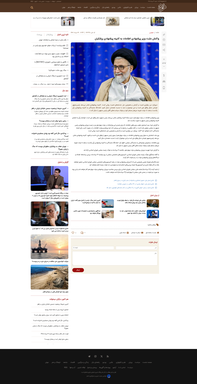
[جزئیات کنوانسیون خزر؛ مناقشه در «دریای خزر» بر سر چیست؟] (49, 246)
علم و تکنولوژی (128, 7)
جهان (64, 7)
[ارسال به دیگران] (164, 45)
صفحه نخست (151, 7)
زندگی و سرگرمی (95, 7)
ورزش (136, 7)
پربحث (39, 34)
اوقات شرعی (81, 367)
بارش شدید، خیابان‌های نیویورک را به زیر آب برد (46, 18)
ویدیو (114, 7)
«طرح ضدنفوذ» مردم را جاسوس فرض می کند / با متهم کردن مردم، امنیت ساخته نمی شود (50, 229)
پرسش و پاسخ (92, 367)
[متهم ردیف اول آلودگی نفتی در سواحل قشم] (49, 277)
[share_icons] (164, 50)
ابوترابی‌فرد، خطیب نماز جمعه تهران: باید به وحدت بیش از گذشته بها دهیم (132, 212)
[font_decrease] (164, 66)
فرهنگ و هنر (72, 7)
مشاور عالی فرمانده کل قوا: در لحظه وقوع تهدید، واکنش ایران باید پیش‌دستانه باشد (131, 201)
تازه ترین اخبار (62, 34)
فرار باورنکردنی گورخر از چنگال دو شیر (94, 18)
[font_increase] (164, 59)
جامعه (80, 7)
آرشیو (36, 1)
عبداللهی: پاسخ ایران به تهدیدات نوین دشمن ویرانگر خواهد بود (87, 212)
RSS (32, 1)
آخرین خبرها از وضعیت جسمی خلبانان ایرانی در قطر (48, 108)
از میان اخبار (154, 195)
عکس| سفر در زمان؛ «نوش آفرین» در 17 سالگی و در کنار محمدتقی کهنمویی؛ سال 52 (130, 188)
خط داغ (65, 91)
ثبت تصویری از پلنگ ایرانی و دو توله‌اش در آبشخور (49, 96)
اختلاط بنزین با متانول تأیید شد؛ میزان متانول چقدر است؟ (51, 315)
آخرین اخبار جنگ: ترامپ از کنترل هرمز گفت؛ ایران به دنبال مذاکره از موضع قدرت (85, 201)
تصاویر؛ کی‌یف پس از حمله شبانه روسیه (56, 310)
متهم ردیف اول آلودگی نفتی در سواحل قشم (55, 292)
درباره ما (48, 1)
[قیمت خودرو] (164, 82)
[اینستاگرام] (95, 356)
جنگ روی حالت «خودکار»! (57, 70)
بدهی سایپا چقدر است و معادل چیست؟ (52, 121)
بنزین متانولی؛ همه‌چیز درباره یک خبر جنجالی (137, 18)
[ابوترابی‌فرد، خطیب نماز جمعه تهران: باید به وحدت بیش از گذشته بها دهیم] (153, 214)
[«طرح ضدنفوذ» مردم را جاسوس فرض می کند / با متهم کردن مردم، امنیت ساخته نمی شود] (49, 213)
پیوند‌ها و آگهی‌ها (104, 367)
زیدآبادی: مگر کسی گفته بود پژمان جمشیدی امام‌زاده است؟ (50, 135)
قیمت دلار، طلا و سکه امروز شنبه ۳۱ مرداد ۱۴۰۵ (54, 334)
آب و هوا (72, 367)
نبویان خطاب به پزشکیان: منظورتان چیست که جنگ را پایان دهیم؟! (50, 148)
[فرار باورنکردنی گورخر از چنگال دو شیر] (112, 21)
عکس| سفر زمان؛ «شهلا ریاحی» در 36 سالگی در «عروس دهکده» (135, 184)
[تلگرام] (89, 356)
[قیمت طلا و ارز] (164, 76)
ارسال (78, 270)
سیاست (142, 7)
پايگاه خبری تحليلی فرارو (94, 372)
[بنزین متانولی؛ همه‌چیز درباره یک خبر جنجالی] (157, 21)
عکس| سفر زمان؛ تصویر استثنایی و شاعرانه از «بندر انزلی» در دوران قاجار (134, 180)
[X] (101, 356)
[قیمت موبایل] (164, 88)
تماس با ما (41, 1)
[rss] (108, 356)
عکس (119, 7)
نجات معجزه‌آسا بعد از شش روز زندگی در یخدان (49, 84)
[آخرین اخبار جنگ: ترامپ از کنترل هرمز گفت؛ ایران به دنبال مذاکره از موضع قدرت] (108, 203)
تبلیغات (53, 1)
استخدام (59, 1)
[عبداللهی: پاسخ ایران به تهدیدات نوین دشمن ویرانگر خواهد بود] (108, 214)
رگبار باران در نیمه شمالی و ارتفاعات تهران (52, 40)
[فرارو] (161, 7)
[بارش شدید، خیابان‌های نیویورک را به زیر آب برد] (68, 21)
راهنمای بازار (106, 7)
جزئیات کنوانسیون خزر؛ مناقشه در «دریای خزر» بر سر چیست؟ (50, 261)
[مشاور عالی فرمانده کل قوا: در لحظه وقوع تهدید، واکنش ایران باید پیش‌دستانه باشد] (153, 203)
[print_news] (164, 39)
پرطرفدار (49, 34)
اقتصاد (86, 7)
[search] (32, 7)
